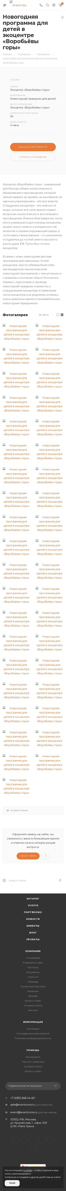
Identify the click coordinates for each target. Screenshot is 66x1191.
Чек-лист (33, 1010)
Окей (12, 1183)
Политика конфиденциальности (33, 1038)
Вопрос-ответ (33, 1000)
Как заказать (33, 1057)
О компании (33, 958)
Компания (32, 951)
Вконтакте (15, 1139)
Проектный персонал (33, 986)
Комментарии (19, 810)
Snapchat (33, 1148)
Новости (33, 919)
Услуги (33, 905)
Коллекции (33, 1028)
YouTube (41, 1139)
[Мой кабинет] (53, 5)
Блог (33, 932)
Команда (33, 981)
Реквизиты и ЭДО (33, 962)
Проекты (33, 939)
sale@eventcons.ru (22, 1104)
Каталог (33, 898)
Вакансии (33, 991)
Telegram (33, 1139)
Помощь (33, 1050)
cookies (27, 1170)
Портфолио (33, 912)
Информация (33, 1022)
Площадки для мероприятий (33, 1033)
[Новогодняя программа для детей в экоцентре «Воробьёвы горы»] (16, 332)
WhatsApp (50, 1139)
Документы (33, 972)
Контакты (33, 967)
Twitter (24, 1139)
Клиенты (33, 925)
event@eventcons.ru (23, 1112)
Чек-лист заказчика (33, 1061)
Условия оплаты (33, 1005)
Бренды (33, 996)
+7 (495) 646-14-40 (22, 1098)
